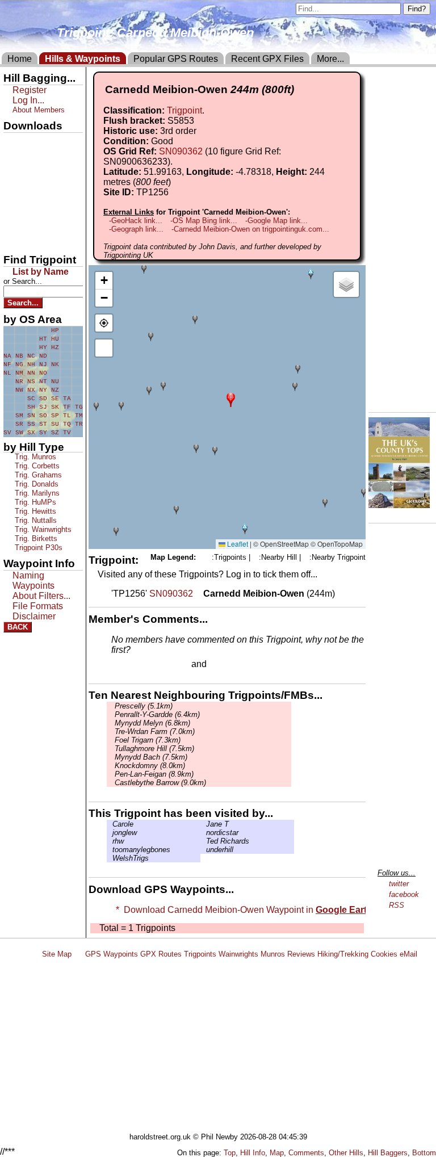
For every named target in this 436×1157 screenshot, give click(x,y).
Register (29, 90)
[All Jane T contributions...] (203, 824)
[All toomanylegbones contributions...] (109, 849)
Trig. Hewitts (34, 511)
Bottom (424, 1152)
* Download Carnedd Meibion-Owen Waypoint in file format (273, 910)
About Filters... (41, 596)
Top (230, 1152)
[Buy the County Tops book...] (399, 505)
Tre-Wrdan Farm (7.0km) (153, 731)
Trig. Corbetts (36, 466)
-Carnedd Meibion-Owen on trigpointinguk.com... (250, 229)
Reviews (301, 954)
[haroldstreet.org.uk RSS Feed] (78, 954)
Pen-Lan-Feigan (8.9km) (153, 774)
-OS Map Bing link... (203, 220)
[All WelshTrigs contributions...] (109, 858)
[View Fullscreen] (103, 348)
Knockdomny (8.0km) (148, 765)
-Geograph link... (136, 229)
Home (19, 59)
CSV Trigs (26, 239)
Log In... (232, 664)
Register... (139, 664)
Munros (273, 954)
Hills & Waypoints (82, 59)
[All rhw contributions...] (109, 841)
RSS (396, 905)
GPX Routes (161, 954)
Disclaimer (34, 616)
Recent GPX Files (267, 59)
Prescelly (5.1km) (142, 706)
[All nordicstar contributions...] (203, 832)
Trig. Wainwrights (42, 529)
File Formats (37, 606)
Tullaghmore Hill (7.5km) (153, 748)
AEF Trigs (26, 219)
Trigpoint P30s (37, 547)
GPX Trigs (26, 142)
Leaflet (236, 543)
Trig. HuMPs (34, 502)
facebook (404, 894)
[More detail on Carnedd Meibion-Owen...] (198, 593)
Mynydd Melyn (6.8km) (151, 723)
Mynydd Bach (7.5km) (149, 757)
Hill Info (252, 1152)
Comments (306, 1152)
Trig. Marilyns (36, 493)
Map (277, 1152)
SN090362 (181, 151)
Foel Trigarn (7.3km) (146, 740)
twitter (399, 883)
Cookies (384, 954)
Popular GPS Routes (175, 59)
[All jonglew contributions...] (109, 832)
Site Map (57, 954)
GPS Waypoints (111, 954)
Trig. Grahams (37, 475)
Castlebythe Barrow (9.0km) (159, 782)
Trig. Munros (34, 456)
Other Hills (346, 1152)
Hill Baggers (388, 1152)
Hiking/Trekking (342, 954)
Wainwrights (238, 954)
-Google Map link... (276, 220)
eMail (408, 954)
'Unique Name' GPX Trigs (35, 162)
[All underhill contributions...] (203, 849)
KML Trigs (26, 200)
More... (330, 59)
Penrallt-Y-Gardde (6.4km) (156, 714)
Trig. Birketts (34, 538)
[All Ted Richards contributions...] (203, 841)
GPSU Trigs (29, 181)
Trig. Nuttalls (34, 520)
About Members (38, 110)
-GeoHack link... (135, 220)
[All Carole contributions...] (109, 824)
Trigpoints (200, 954)
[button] (231, 399)
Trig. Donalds (35, 484)
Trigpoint (184, 110)
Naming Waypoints (33, 580)
